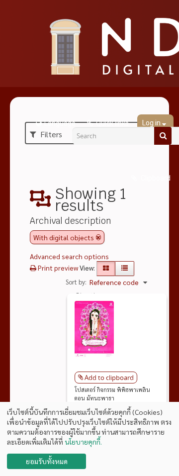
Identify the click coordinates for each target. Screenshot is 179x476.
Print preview (57, 267)
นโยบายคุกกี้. (83, 441)
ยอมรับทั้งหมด (47, 461)
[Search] (163, 136)
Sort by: (76, 282)
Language (60, 123)
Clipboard (155, 178)
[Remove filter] (98, 237)
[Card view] (105, 268)
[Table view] (124, 268)
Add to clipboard (109, 377)
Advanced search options (69, 256)
